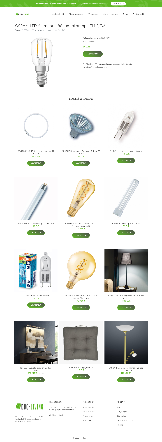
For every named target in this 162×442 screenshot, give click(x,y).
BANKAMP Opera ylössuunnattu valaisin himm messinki (126, 369)
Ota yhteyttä (122, 411)
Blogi (125, 14)
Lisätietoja (93, 54)
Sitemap (120, 425)
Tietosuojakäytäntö (125, 420)
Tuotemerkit (138, 14)
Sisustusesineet (76, 14)
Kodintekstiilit (58, 14)
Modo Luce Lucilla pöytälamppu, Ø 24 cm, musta (126, 297)
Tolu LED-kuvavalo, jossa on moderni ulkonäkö (36, 369)
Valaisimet (93, 14)
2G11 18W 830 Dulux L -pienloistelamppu (126, 223)
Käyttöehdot (122, 416)
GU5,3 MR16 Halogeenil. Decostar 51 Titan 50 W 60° (81, 152)
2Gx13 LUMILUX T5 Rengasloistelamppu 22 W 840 (36, 152)
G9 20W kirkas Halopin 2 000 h (36, 296)
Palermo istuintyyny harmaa (81, 367)
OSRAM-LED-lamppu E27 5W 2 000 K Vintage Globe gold (81, 297)
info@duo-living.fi (56, 415)
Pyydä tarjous (118, 4)
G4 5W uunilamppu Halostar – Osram (126, 151)
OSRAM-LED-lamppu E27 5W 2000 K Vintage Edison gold (81, 224)
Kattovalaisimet (110, 14)
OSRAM (107, 38)
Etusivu (18, 30)
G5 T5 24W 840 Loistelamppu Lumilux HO (36, 223)
